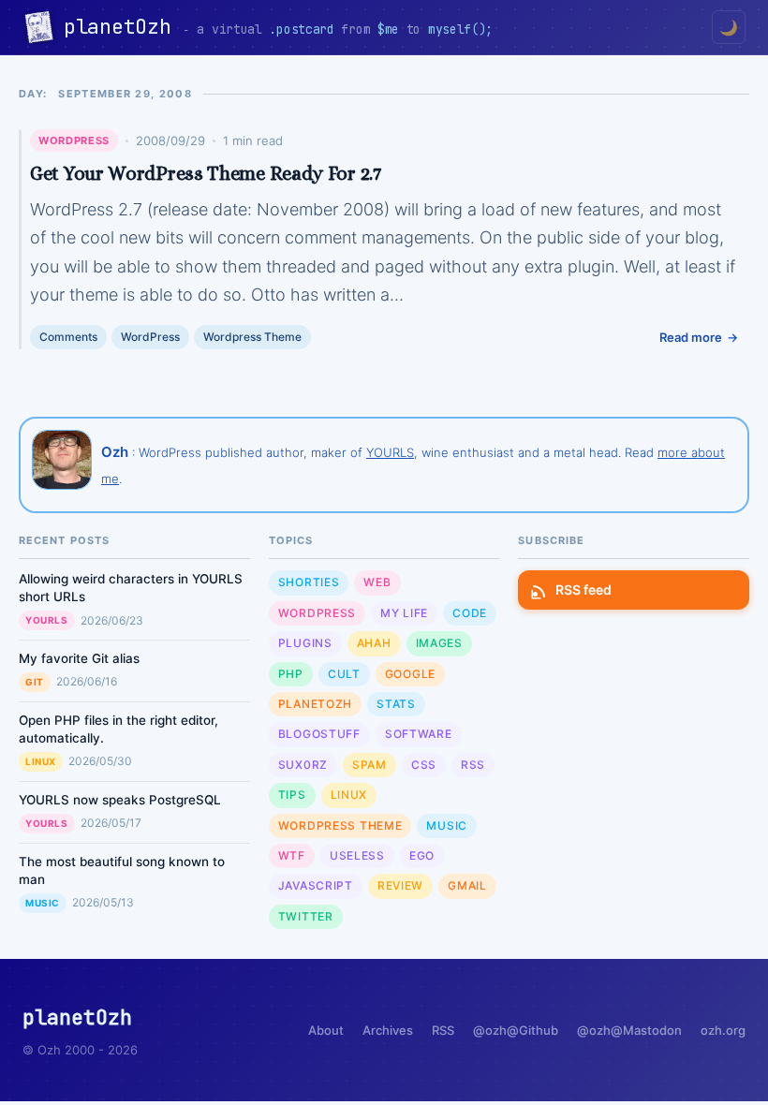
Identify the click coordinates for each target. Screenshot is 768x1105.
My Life (404, 613)
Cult (344, 674)
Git (34, 681)
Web (377, 582)
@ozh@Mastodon (629, 1030)
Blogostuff (319, 734)
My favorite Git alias (79, 658)
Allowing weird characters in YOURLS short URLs (131, 587)
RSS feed (583, 589)
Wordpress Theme (252, 337)
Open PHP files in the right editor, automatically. (118, 729)
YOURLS (390, 452)
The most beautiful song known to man (122, 870)
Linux (40, 761)
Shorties (309, 582)
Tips (292, 795)
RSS (473, 765)
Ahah (374, 643)
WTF (291, 855)
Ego (422, 855)
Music (42, 902)
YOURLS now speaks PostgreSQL (120, 799)
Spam (369, 765)
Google (410, 674)
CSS (423, 765)
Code (469, 613)
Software (418, 734)
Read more (690, 337)
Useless (357, 855)
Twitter (305, 916)
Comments (68, 337)
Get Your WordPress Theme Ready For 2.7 (205, 173)
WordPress (74, 140)
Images (439, 643)
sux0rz (303, 765)
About (326, 1030)
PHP (290, 674)
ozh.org (723, 1030)
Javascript (315, 885)
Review (400, 885)
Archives (387, 1030)
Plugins (305, 643)
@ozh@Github (515, 1030)
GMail (467, 885)
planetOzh (123, 26)
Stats (396, 704)
